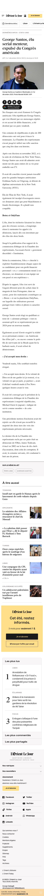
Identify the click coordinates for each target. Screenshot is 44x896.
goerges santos (24, 471)
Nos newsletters (9, 771)
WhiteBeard (19, 888)
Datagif (11, 886)
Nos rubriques (8, 766)
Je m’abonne (22, 636)
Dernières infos (11, 23)
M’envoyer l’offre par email (22, 644)
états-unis (8, 471)
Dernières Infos (9, 33)
